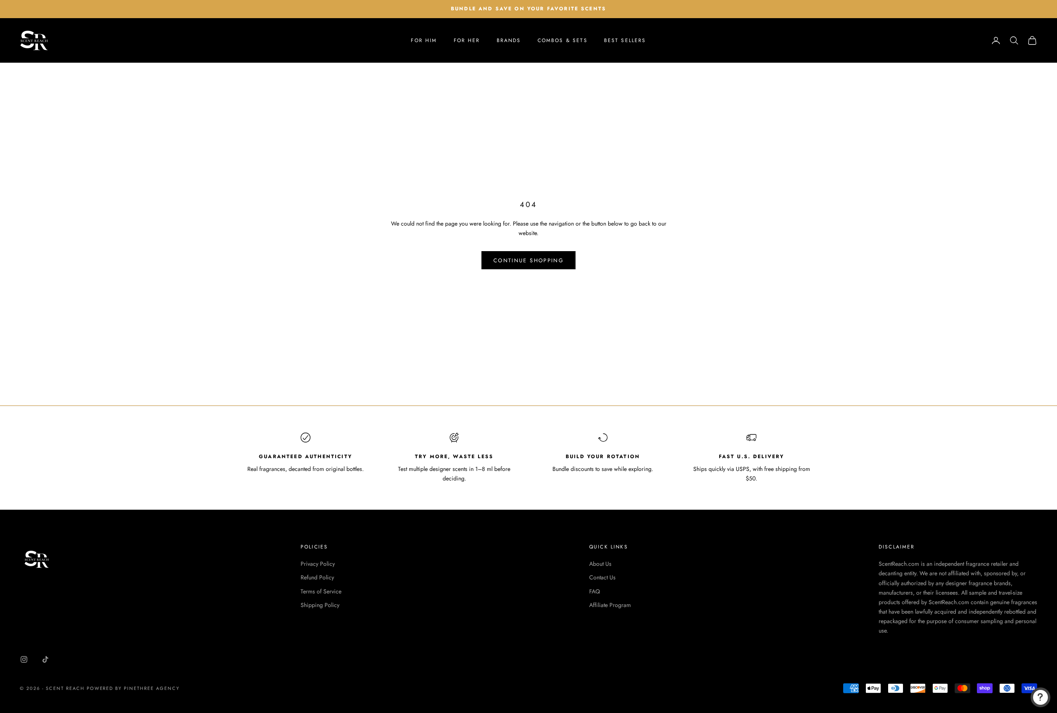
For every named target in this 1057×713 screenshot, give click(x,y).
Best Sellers (625, 40)
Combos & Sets (563, 40)
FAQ (594, 591)
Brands (509, 40)
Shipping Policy (320, 605)
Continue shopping (528, 260)
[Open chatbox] (1040, 697)
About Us (600, 564)
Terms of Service (321, 591)
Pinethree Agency (152, 688)
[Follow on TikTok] (45, 659)
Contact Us (602, 577)
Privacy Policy (318, 564)
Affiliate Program (610, 605)
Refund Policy (317, 577)
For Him (424, 40)
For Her (467, 40)
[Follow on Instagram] (24, 659)
